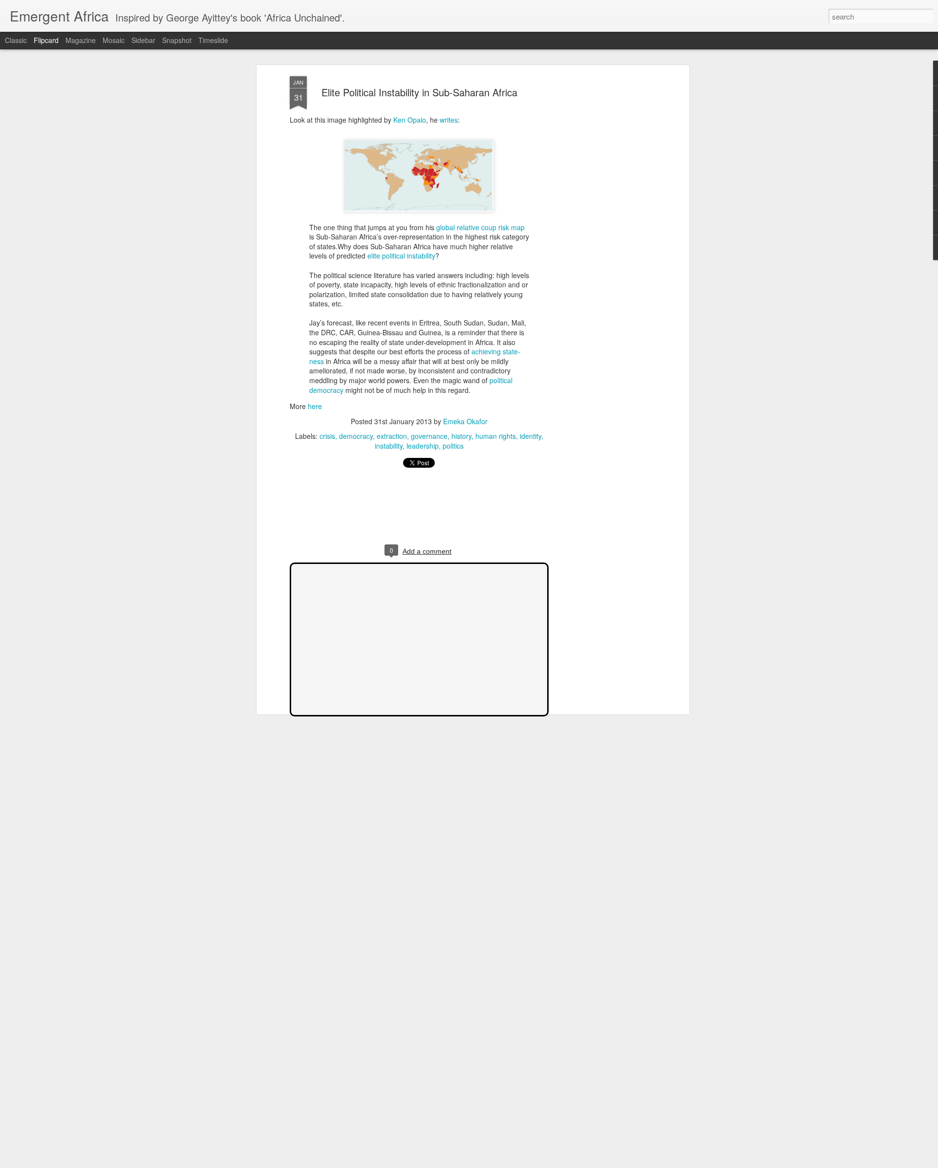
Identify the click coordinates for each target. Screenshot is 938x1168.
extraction (392, 436)
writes (449, 120)
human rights (495, 436)
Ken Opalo (409, 120)
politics (453, 446)
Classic (16, 40)
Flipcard (46, 40)
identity (530, 436)
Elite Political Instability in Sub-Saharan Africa (419, 92)
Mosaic (114, 40)
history (461, 436)
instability (389, 446)
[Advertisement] (602, 230)
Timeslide (213, 40)
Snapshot (177, 40)
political (501, 380)
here (315, 406)
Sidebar (143, 40)
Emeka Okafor (465, 421)
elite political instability (401, 255)
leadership (422, 446)
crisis (327, 436)
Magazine (80, 40)
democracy (326, 390)
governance (429, 436)
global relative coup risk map (480, 227)
